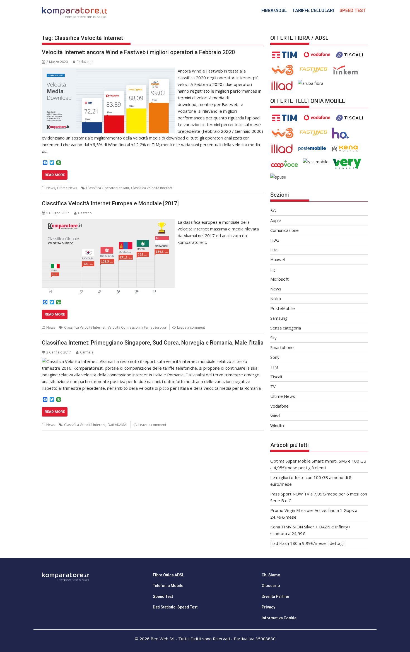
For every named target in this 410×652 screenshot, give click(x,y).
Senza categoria (285, 328)
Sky (273, 337)
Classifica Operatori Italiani (107, 188)
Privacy (268, 607)
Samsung (279, 318)
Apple (275, 220)
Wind (275, 415)
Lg (272, 269)
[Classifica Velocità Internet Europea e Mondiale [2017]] (108, 222)
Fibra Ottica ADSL (168, 575)
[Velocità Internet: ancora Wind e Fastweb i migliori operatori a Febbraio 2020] (108, 71)
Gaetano (85, 213)
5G (273, 210)
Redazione (85, 61)
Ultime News (67, 188)
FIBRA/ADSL (274, 10)
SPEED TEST (352, 10)
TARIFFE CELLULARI (313, 10)
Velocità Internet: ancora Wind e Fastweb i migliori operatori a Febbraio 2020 (138, 52)
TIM (274, 367)
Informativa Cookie (279, 618)
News (50, 188)
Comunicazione (284, 230)
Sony (274, 357)
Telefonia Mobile (168, 585)
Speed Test (163, 596)
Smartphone (282, 347)
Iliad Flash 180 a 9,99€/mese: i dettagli (307, 543)
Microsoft (279, 279)
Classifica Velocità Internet (151, 188)
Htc (273, 249)
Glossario (271, 585)
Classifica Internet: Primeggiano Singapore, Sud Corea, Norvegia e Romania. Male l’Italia (153, 342)
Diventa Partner (276, 596)
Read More (55, 175)
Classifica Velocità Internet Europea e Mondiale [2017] (110, 203)
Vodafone (279, 406)
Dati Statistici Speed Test (175, 607)
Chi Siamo (271, 575)
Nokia (275, 298)
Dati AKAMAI (117, 424)
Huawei (277, 259)
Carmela (86, 352)
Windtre (278, 425)
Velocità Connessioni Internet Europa (137, 327)
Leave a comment (191, 327)
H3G (274, 240)
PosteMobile (282, 308)
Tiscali (276, 376)
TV (273, 386)
